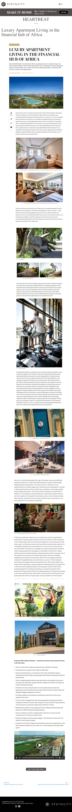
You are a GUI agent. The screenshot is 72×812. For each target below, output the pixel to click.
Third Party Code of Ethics (17, 803)
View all (36, 23)
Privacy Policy (29, 803)
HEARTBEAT (36, 19)
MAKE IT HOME (19, 12)
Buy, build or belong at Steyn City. (45, 12)
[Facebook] (19, 806)
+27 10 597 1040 (19, 801)
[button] (62, 4)
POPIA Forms (5, 803)
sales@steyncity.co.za (8, 801)
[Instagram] (16, 806)
